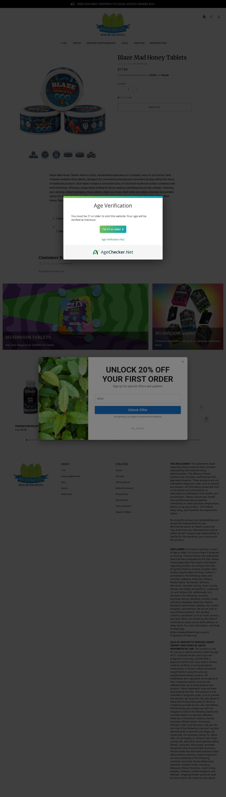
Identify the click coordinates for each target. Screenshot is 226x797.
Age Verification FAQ (113, 239)
